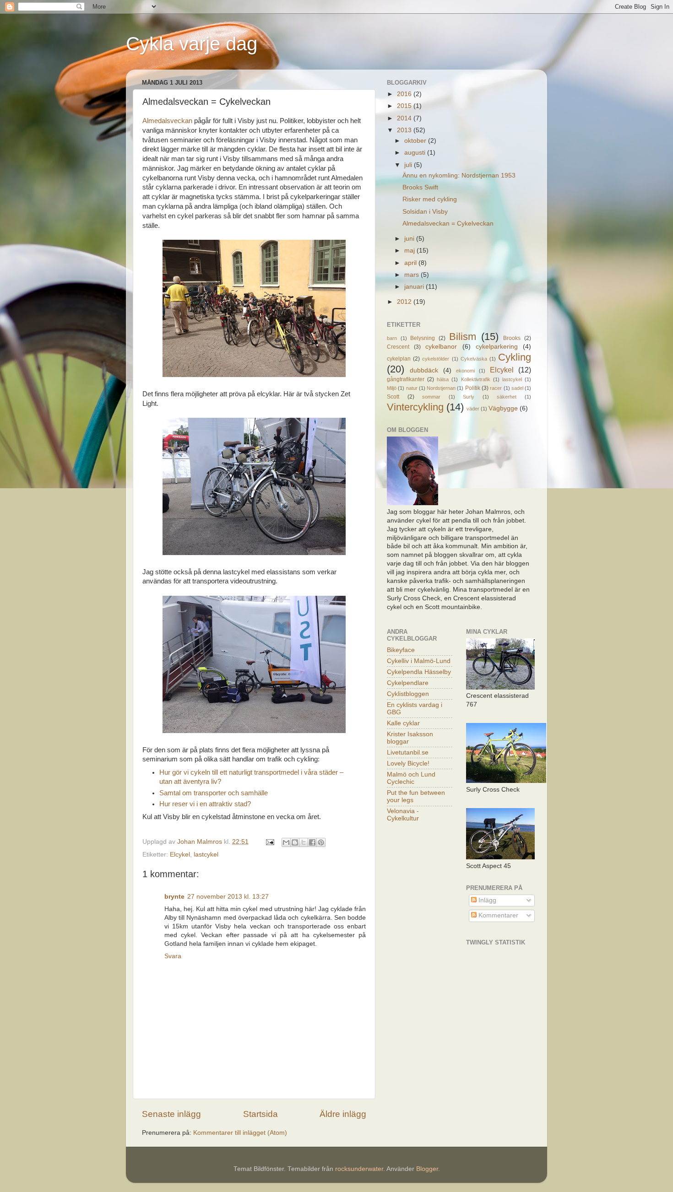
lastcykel (206, 854)
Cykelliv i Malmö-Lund (418, 661)
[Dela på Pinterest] (321, 842)
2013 (405, 130)
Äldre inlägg (343, 1114)
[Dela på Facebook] (312, 842)
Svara (172, 956)
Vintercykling (415, 407)
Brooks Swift (420, 187)
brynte (174, 896)
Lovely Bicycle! (408, 763)
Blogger (427, 1168)
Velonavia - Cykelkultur (403, 815)
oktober (416, 140)
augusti (415, 152)
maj (410, 250)
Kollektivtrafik (475, 379)
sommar (431, 396)
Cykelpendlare (408, 683)
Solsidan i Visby (425, 211)
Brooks (512, 338)
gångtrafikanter (405, 379)
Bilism (462, 336)
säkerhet (506, 396)
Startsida (260, 1114)
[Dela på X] (303, 842)
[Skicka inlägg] (269, 841)
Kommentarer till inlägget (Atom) (240, 1132)
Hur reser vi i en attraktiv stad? (205, 804)
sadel (517, 388)
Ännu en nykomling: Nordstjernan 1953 (459, 175)
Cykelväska (474, 358)
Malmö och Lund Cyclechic (411, 778)
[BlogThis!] (294, 842)
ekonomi (465, 370)
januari (415, 286)
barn (392, 338)
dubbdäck (424, 370)
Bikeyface (401, 650)
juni (410, 238)
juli (409, 165)
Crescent (398, 347)
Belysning (422, 338)
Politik (472, 388)
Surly (468, 396)
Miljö (391, 388)
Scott (393, 397)
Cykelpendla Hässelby (419, 672)
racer (496, 388)
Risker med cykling (429, 199)
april (411, 262)
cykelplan (399, 359)
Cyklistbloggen (408, 693)
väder (473, 408)
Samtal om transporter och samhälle (213, 793)
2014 (405, 118)
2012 (405, 301)
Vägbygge (503, 408)
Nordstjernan (441, 388)
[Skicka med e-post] (286, 842)
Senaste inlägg (171, 1114)
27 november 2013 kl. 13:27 (228, 896)
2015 (405, 105)
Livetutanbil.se (408, 752)
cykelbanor (441, 346)
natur (412, 388)
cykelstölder (435, 358)
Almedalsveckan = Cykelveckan (448, 223)
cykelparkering (497, 346)
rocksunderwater (359, 1168)
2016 (405, 94)
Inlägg (486, 900)
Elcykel (180, 854)
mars (412, 274)
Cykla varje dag (191, 43)
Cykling (514, 357)
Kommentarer (497, 915)
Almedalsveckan (167, 120)
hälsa (443, 379)
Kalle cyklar (403, 723)
